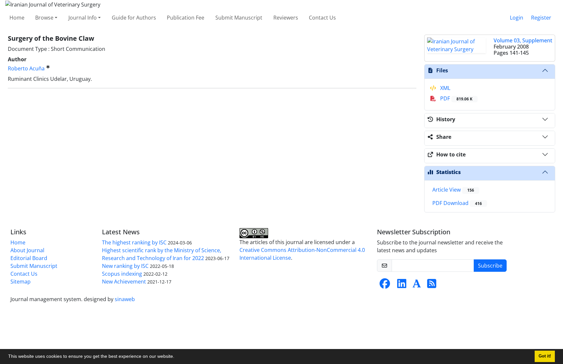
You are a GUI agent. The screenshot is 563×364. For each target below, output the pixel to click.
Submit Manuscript (238, 17)
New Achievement (124, 281)
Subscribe (490, 265)
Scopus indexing (122, 273)
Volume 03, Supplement (523, 40)
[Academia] (417, 285)
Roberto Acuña (26, 68)
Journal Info (82, 17)
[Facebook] (385, 285)
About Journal (27, 250)
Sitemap (20, 281)
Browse (44, 17)
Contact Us (322, 17)
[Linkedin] (402, 285)
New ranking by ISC (125, 265)
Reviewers (285, 17)
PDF (455, 98)
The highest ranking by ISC (134, 242)
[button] (177, 357)
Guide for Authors (134, 17)
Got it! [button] (545, 356)
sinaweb (125, 299)
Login (516, 17)
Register (541, 17)
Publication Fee (185, 17)
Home (16, 17)
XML (444, 88)
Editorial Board (28, 258)
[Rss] (432, 285)
